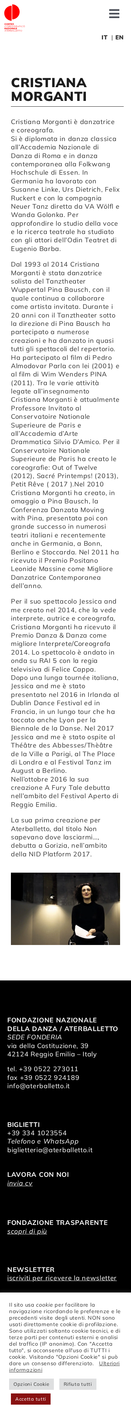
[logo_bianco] (14, 7)
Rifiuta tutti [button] (78, 1384)
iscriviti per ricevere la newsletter (62, 1278)
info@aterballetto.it (38, 1086)
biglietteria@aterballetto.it (50, 1150)
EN (119, 37)
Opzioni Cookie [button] (31, 1384)
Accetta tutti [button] (30, 1399)
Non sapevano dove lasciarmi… (54, 833)
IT (104, 37)
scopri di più (27, 1231)
